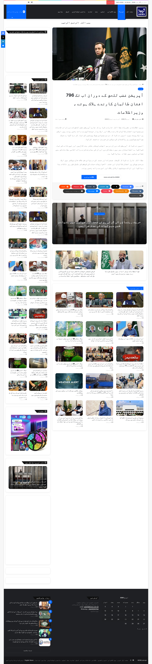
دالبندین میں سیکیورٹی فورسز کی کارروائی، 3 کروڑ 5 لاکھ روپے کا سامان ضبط (100, 393)
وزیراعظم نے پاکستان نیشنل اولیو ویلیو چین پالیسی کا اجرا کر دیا (19, 323)
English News (29, 660)
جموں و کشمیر (99, 214)
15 (132, 615)
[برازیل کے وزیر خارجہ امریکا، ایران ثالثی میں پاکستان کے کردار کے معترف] (44, 614)
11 (112, 611)
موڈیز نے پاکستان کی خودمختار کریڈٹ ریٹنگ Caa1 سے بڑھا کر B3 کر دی (38, 372)
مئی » (139, 629)
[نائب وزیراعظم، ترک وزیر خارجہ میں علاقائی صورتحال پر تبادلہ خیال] (99, 329)
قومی (122, 12)
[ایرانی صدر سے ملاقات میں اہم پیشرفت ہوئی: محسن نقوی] (130, 329)
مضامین (60, 12)
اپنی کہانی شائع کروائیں (15, 660)
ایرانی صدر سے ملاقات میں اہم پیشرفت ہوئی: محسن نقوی (18, 275)
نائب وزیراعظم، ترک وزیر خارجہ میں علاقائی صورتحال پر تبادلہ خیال (38, 300)
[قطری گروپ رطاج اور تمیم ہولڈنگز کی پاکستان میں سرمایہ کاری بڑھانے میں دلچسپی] (38, 338)
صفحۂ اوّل (130, 12)
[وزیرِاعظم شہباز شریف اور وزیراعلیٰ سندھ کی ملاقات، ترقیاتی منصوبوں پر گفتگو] (130, 381)
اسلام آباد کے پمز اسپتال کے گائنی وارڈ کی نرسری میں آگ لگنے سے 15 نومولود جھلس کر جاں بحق (129, 365)
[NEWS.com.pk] (141, 12)
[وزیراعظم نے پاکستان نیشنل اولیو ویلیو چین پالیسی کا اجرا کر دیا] (18, 313)
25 (112, 619)
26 (105, 619)
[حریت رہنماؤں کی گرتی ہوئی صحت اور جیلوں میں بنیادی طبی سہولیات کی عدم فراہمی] (38, 88)
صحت (96, 12)
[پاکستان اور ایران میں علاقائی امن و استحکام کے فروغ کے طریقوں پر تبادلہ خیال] (99, 354)
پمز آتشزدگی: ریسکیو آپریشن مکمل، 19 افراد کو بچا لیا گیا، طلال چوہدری (38, 149)
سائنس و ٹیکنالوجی (78, 12)
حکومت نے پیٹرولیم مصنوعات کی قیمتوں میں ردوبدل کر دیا (39, 395)
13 (144, 615)
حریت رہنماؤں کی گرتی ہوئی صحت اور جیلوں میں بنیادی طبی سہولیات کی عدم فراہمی (99, 224)
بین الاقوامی (112, 12)
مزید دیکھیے (28, 650)
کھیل (67, 12)
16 (125, 615)
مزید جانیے (95, 611)
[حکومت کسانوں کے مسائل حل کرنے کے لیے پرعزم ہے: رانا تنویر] (18, 386)
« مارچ (144, 629)
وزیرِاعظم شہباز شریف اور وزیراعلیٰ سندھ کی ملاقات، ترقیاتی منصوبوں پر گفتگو (131, 393)
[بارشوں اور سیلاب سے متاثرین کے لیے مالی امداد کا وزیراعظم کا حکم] (44, 605)
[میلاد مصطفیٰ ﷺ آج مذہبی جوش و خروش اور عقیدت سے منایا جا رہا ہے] (69, 329)
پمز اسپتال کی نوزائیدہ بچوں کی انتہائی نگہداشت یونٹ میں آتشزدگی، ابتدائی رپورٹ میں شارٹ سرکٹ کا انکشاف (18, 176)
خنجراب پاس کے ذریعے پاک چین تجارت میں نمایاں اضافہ (38, 253)
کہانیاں (37, 660)
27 (144, 623)
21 (138, 619)
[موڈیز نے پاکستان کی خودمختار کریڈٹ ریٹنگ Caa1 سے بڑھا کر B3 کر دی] (38, 363)
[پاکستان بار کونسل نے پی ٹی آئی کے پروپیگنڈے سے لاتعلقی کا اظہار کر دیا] (44, 624)
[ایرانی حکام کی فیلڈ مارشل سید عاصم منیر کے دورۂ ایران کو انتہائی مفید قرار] (38, 192)
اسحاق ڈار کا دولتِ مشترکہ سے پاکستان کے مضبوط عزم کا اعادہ (38, 174)
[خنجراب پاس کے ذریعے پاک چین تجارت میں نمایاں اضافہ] (38, 243)
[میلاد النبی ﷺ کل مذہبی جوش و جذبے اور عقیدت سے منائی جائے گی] (69, 354)
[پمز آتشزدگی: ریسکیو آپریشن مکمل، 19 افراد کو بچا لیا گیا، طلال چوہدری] (38, 140)
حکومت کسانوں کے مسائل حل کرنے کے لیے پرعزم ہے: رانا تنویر (18, 395)
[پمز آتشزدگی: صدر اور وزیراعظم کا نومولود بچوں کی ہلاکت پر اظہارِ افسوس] (18, 140)
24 (118, 619)
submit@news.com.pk (91, 607)
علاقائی (94, 660)
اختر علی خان (138, 119)
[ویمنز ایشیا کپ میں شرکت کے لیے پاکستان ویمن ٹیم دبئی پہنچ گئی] (18, 216)
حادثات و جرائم (85, 660)
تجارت (90, 12)
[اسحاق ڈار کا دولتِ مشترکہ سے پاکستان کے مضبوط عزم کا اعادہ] (38, 165)
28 (138, 623)
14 (138, 615)
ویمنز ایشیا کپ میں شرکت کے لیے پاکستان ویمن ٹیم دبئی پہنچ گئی (18, 226)
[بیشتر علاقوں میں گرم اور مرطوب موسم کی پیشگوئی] (69, 381)
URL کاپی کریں (89, 177)
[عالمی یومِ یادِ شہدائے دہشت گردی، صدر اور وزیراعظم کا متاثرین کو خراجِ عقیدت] (44, 642)
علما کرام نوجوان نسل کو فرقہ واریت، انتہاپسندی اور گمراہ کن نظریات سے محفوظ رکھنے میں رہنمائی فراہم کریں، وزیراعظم (38, 124)
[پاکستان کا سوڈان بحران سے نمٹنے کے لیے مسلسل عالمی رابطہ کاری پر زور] (99, 299)
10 (118, 611)
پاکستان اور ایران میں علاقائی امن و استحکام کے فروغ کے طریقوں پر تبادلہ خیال (100, 365)
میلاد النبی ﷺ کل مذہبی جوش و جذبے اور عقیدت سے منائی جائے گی (18, 372)
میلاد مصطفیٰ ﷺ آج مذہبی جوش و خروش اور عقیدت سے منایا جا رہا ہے (18, 300)
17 (118, 615)
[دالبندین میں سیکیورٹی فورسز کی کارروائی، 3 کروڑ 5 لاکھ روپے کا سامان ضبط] (99, 381)
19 (105, 615)
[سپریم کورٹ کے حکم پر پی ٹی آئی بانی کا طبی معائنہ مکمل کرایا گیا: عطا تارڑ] (44, 633)
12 (105, 611)
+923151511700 (93, 609)
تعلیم (103, 12)
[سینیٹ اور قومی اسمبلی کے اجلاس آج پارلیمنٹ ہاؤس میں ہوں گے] (130, 408)
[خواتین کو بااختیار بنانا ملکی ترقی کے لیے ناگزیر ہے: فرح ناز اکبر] (99, 408)
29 (132, 623)
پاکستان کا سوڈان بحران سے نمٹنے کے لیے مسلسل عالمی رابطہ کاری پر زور (18, 253)
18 (112, 615)
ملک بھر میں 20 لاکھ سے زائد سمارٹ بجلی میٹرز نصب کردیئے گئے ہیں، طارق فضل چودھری (69, 311)
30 (125, 623)
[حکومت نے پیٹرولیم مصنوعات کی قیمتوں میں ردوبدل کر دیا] (38, 386)
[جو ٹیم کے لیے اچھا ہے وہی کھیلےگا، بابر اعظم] (18, 88)
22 (132, 619)
